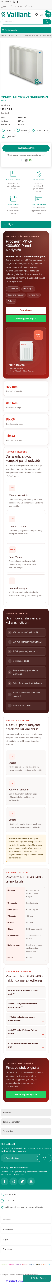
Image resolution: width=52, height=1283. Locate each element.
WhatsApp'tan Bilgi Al (26, 318)
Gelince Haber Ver (26, 148)
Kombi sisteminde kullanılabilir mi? (23, 1045)
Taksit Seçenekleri (11, 1122)
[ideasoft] (11, 1281)
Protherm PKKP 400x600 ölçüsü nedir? (23, 992)
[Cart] (48, 14)
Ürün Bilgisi (8, 224)
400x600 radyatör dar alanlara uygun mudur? (22, 1005)
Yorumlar (7, 1112)
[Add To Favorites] (40, 130)
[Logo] (16, 14)
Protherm (22, 118)
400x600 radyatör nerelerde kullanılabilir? (21, 1019)
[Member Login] (41, 14)
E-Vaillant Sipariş (38, 1278)
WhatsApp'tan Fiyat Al (26, 1094)
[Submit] (44, 1158)
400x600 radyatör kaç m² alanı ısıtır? (22, 1032)
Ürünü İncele (26, 310)
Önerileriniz (8, 1131)
